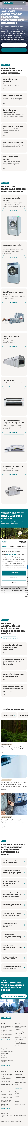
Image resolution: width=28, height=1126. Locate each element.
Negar (14, 582)
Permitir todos (14, 572)
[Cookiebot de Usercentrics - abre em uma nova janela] (19, 542)
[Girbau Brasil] (9, 3)
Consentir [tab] (4, 546)
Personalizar (13, 577)
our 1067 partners (11, 554)
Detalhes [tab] (12, 546)
